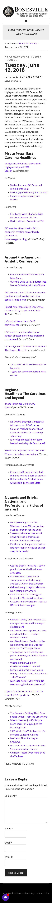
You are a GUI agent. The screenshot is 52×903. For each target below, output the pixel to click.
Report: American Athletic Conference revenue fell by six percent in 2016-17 (24, 310)
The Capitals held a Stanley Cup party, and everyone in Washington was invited (28, 655)
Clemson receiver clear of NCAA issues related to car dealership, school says (26, 432)
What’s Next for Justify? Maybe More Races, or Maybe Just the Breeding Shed (26, 724)
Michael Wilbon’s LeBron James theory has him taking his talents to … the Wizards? (28, 673)
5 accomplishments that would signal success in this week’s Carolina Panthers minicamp (26, 537)
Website (9, 856)
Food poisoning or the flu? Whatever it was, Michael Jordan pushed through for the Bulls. (27, 526)
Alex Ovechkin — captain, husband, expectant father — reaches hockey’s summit (28, 634)
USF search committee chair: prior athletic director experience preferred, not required (24, 336)
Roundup (28, 763)
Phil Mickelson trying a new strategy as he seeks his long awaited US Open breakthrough (26, 580)
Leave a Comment (13, 81)
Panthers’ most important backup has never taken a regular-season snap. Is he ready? (27, 548)
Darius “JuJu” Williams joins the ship (28, 192)
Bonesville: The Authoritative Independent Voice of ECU (26, 12)
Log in (33, 893)
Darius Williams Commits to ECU (27, 221)
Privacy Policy (43, 893)
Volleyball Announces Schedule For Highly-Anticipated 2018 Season (23, 167)
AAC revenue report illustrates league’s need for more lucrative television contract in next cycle (25, 296)
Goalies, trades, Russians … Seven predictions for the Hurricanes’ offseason (27, 569)
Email (8, 842)
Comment (11, 795)
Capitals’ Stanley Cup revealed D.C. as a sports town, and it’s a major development (28, 623)
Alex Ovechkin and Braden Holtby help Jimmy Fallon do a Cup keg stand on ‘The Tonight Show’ (27, 645)
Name (9, 828)
